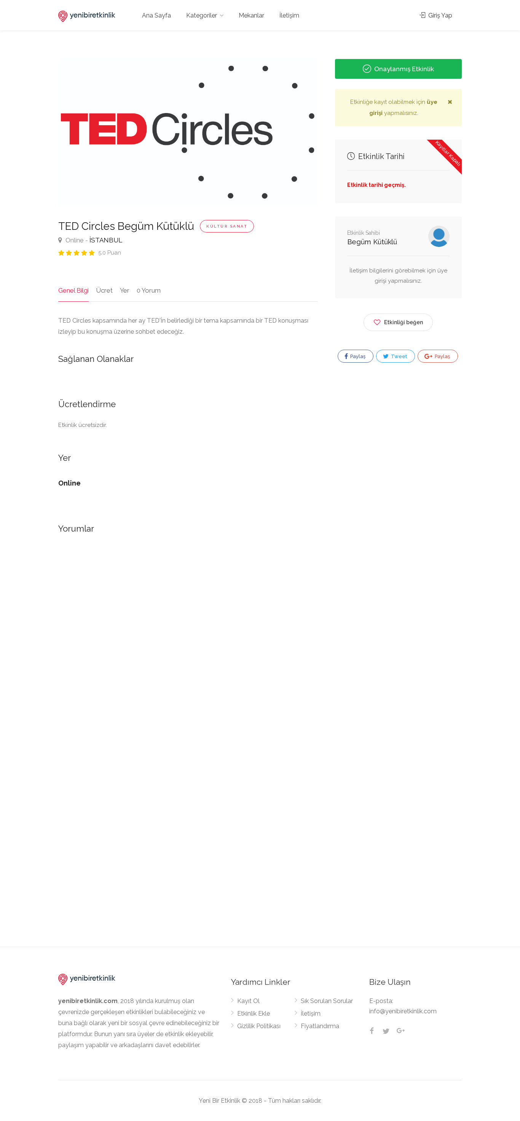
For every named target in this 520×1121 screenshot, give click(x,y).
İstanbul (105, 240)
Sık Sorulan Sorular (327, 1001)
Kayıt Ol (248, 1001)
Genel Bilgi (73, 290)
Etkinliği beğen (403, 322)
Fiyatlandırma (320, 1026)
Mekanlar (251, 15)
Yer (124, 290)
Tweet (398, 356)
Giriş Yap (439, 15)
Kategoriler (201, 15)
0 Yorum (149, 290)
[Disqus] (188, 650)
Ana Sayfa (156, 15)
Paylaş (357, 356)
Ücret (104, 290)
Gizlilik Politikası (259, 1026)
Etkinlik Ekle (253, 1013)
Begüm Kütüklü (372, 242)
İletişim (289, 15)
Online (74, 240)
